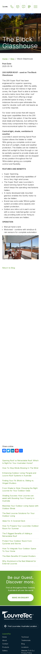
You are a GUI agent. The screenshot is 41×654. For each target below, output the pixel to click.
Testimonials (26, 640)
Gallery (5, 651)
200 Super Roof (13, 80)
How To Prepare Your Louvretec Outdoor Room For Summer (20, 527)
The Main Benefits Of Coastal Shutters (19, 556)
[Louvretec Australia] (5, 6)
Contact (5, 644)
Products (5, 647)
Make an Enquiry (20, 597)
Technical (25, 637)
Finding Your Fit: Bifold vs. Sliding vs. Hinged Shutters (18, 481)
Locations (24, 647)
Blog (12, 59)
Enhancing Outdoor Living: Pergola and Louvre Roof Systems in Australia (19, 474)
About (4, 640)
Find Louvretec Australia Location (22, 626)
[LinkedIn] (12, 450)
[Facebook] (4, 450)
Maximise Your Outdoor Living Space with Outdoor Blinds (20, 507)
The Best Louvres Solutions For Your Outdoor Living (18, 514)
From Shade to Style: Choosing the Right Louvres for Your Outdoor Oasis (19, 489)
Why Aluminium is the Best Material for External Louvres (19, 562)
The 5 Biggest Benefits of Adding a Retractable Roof (17, 534)
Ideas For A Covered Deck (13, 521)
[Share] (21, 450)
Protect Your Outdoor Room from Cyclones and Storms (17, 542)
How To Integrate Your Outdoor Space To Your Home (19, 549)
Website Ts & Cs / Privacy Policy (28, 652)
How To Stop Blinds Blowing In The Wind (20, 468)
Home (5, 59)
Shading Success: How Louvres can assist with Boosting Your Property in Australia (18, 498)
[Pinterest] (17, 450)
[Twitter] (8, 450)
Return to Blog (8, 268)
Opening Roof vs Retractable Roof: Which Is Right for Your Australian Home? (20, 461)
